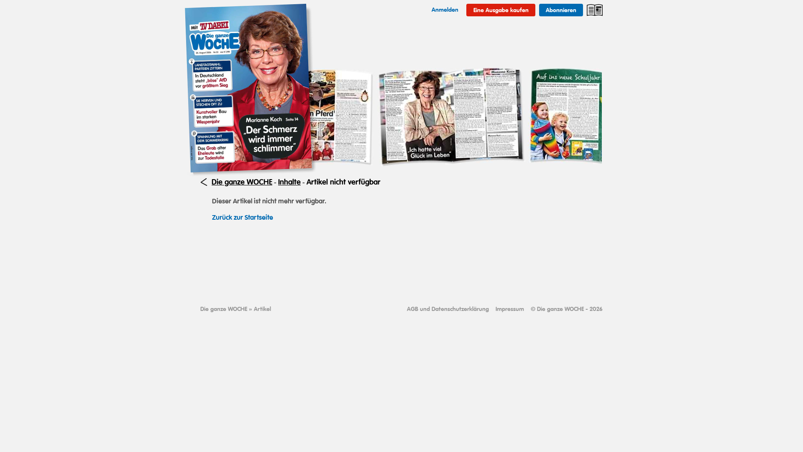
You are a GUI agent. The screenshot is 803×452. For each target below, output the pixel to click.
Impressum (510, 309)
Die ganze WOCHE (242, 182)
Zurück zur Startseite (242, 217)
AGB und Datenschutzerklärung (448, 309)
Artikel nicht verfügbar (343, 182)
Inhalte (289, 182)
